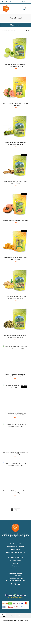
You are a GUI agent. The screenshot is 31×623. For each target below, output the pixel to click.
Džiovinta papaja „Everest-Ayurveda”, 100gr (15, 220)
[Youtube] (19, 584)
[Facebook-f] (11, 584)
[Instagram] (15, 584)
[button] (28, 8)
